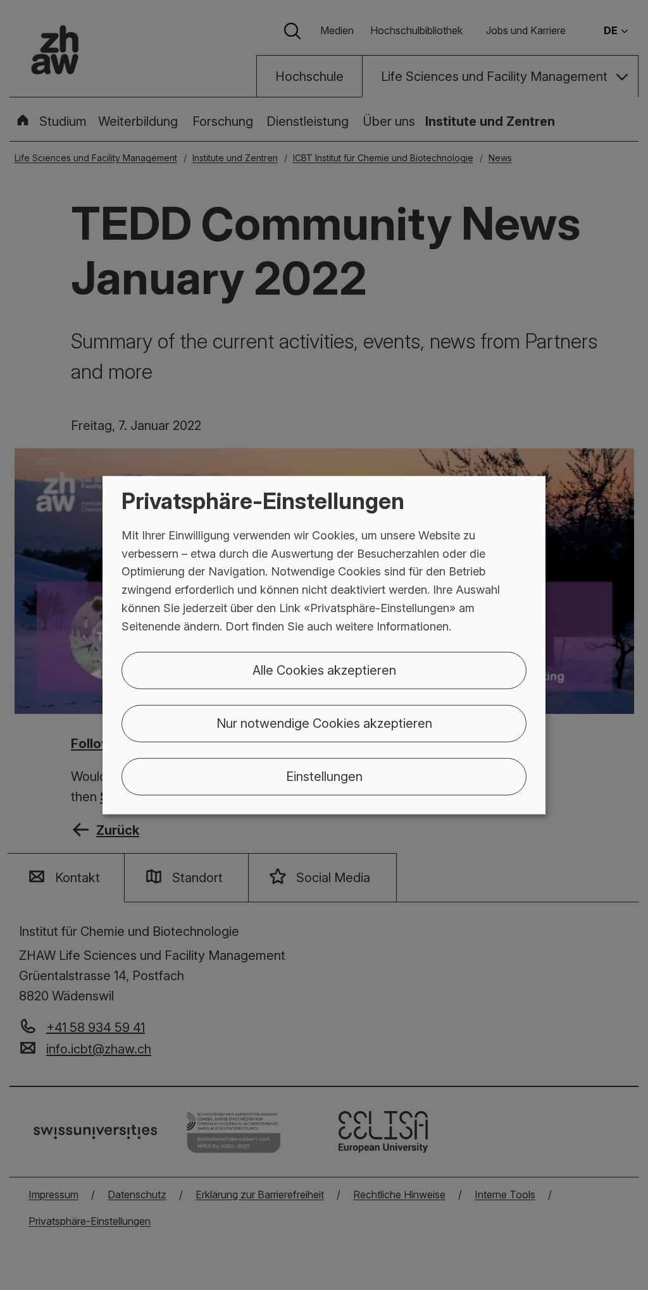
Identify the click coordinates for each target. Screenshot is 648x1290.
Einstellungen (324, 775)
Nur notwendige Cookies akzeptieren (324, 722)
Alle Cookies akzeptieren (324, 669)
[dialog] (324, 645)
